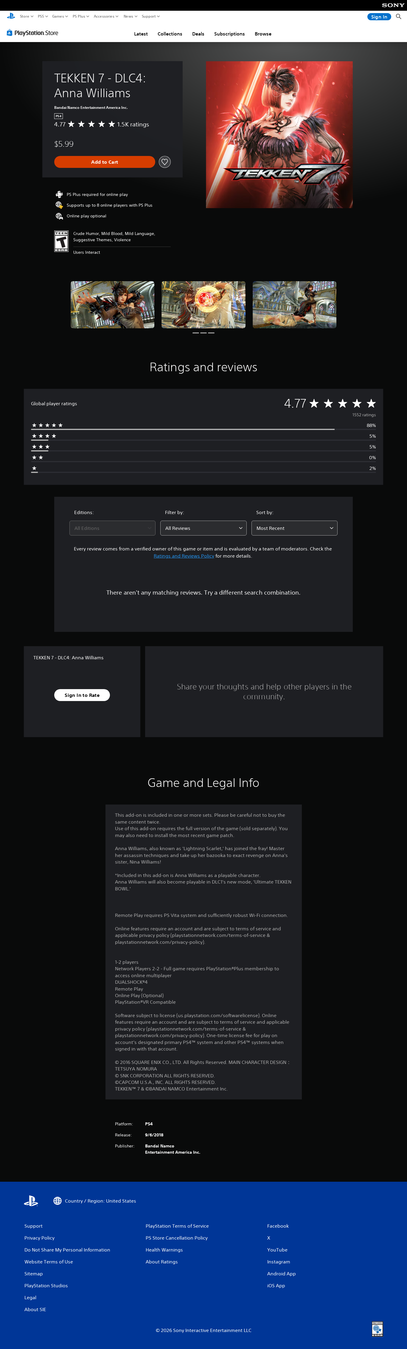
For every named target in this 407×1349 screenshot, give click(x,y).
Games (58, 16)
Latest (141, 34)
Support (149, 16)
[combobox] (112, 528)
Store (24, 16)
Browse (263, 34)
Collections (170, 34)
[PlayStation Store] (34, 32)
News (128, 16)
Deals (198, 34)
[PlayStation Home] (11, 16)
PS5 (41, 16)
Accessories (104, 16)
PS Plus (79, 16)
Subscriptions (229, 34)
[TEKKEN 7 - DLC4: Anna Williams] (113, 304)
